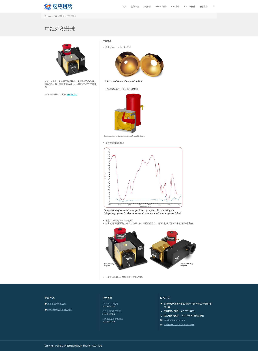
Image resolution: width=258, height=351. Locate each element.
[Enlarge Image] (71, 60)
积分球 (74, 94)
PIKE (68, 94)
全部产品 (135, 6)
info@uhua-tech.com (174, 320)
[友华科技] (58, 6)
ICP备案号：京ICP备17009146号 (179, 324)
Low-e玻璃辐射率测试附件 (59, 309)
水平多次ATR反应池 (56, 303)
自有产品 (147, 6)
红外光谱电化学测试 (111, 311)
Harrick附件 (189, 6)
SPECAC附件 (161, 6)
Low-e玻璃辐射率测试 (112, 318)
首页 (124, 6)
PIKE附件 (175, 6)
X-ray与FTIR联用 (110, 303)
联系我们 (204, 6)
